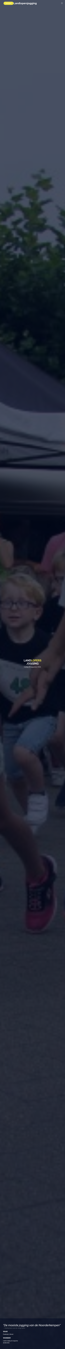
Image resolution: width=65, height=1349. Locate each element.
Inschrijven (8, 3)
